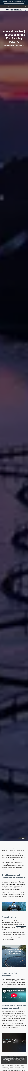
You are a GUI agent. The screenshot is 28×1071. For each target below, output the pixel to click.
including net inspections (18, 1067)
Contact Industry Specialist (14, 957)
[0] (25, 10)
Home (3, 13)
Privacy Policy (15, 1062)
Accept (26, 1057)
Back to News (22, 838)
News (6, 13)
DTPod (5, 894)
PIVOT (21, 1011)
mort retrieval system (21, 926)
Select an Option (6, 843)
